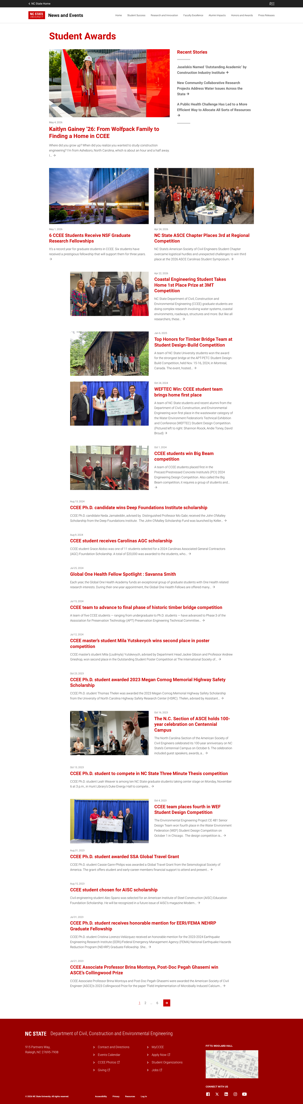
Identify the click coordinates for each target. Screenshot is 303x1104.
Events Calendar (109, 1055)
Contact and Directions (113, 1047)
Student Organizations (167, 1062)
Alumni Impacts (217, 15)
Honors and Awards (242, 15)
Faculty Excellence (193, 15)
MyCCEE (158, 1047)
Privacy (116, 1096)
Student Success (136, 15)
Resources (130, 1096)
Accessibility (101, 1096)
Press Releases (266, 15)
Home (118, 15)
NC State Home (40, 3)
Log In (144, 1096)
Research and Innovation (164, 15)
